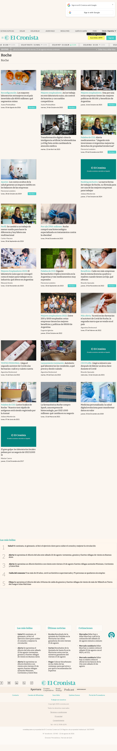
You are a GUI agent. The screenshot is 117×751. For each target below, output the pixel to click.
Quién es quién (81, 31)
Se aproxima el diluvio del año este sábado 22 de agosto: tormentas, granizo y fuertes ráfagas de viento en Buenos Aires (60, 556)
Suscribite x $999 (96, 38)
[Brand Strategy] (59, 690)
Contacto (15, 695)
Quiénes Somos (74, 695)
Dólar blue (35, 31)
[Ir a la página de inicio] (21, 37)
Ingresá (111, 38)
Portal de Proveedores (97, 695)
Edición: (108, 31)
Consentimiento (58, 720)
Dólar (22, 31)
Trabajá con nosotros (58, 700)
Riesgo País (65, 31)
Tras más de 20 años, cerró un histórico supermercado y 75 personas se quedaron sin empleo (57, 573)
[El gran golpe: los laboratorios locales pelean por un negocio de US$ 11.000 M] (18, 436)
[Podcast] (69, 690)
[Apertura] (35, 689)
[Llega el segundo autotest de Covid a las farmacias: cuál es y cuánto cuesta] (18, 350)
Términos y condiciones (58, 712)
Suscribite (56, 695)
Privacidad (58, 716)
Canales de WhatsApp (35, 695)
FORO (95, 31)
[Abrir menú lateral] (2, 38)
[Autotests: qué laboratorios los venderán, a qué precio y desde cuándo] (58, 350)
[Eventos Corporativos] (48, 690)
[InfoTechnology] (81, 690)
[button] (111, 635)
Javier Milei (50, 31)
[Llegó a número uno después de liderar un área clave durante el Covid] (98, 350)
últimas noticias (7, 31)
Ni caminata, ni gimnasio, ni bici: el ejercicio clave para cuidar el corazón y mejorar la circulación (52, 546)
